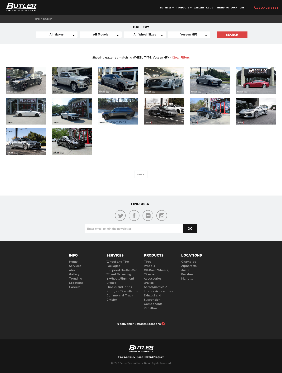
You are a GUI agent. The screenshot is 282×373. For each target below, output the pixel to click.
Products (183, 7)
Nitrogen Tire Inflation (122, 291)
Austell (186, 270)
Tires (147, 261)
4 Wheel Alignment (120, 278)
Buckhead (188, 274)
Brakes (111, 283)
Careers (75, 287)
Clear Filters (181, 57)
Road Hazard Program (150, 357)
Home (37, 18)
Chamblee (188, 261)
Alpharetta (189, 266)
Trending (223, 7)
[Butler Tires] (141, 350)
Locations (238, 7)
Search (232, 34)
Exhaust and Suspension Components (153, 300)
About (210, 7)
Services (166, 7)
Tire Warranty (126, 357)
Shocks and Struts (119, 287)
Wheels (149, 266)
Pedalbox (150, 308)
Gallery (199, 7)
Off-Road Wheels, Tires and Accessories (156, 274)
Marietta (187, 278)
